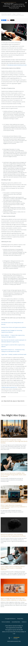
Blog (14, 13)
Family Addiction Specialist (6, 13)
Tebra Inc (13, 618)
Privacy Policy (20, 618)
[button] (26, 2)
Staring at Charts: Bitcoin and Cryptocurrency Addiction (13, 327)
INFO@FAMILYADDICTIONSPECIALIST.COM (17, 65)
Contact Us (24, 621)
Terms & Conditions (6, 621)
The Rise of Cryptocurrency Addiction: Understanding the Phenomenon (12, 14)
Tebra (20, 641)
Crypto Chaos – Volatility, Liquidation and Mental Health (13, 354)
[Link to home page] (11, 3)
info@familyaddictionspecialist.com (9, 387)
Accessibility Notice (16, 621)
